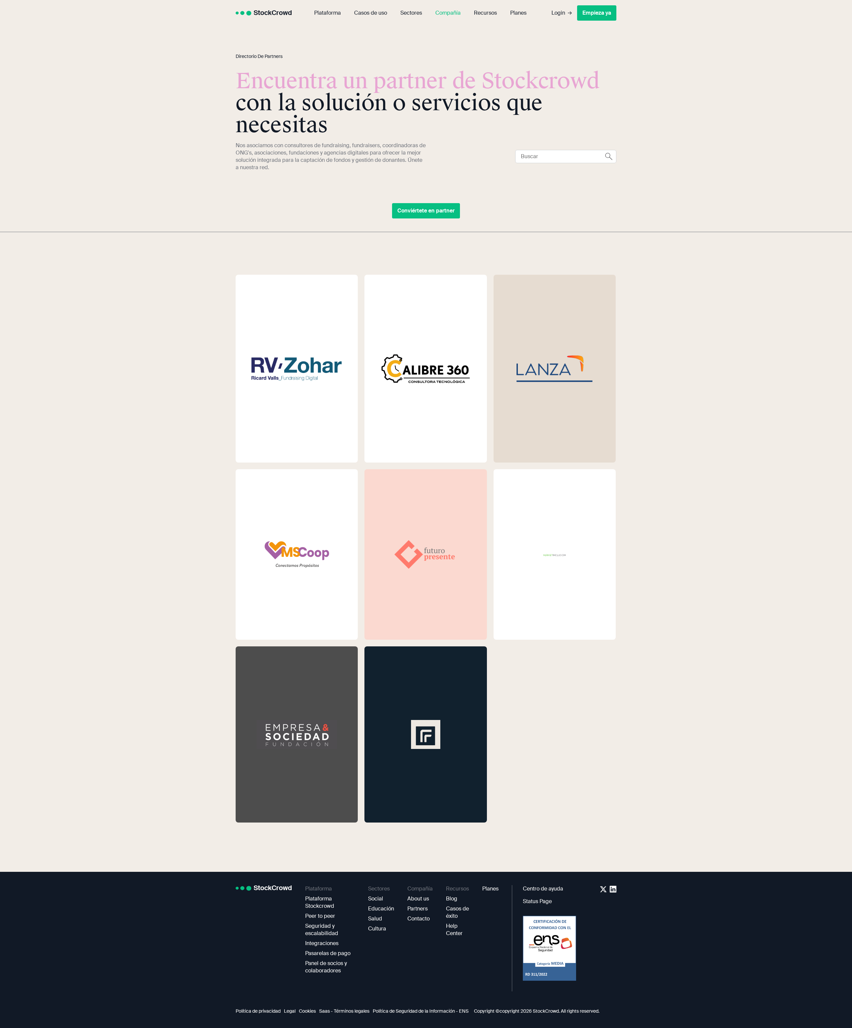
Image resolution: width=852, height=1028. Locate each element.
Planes (518, 12)
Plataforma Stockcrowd (319, 902)
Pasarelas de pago (327, 953)
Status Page (537, 901)
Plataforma (327, 12)
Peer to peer (320, 915)
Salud (375, 918)
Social (375, 898)
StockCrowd (273, 12)
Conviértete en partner (426, 210)
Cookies (307, 1011)
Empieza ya (596, 12)
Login (558, 12)
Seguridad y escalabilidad (321, 929)
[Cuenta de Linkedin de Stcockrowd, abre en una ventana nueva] (613, 889)
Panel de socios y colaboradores (326, 967)
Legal (290, 1011)
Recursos (485, 12)
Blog (451, 898)
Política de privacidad (258, 1011)
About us (418, 898)
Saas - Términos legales (344, 1011)
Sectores (411, 12)
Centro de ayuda (543, 888)
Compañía (448, 12)
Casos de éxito (457, 912)
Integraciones (321, 943)
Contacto (418, 918)
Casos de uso (370, 12)
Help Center (454, 929)
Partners (417, 908)
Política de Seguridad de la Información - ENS (421, 1011)
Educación (381, 908)
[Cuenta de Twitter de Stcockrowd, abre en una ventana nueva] (603, 889)
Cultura (377, 928)
